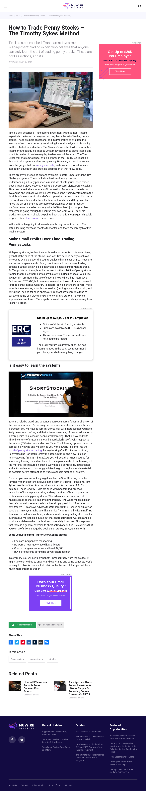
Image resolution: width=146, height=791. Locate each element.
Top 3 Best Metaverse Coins (122, 757)
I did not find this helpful (52, 625)
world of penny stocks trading (25, 450)
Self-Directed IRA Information (89, 731)
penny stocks (36, 659)
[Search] (140, 6)
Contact (24, 785)
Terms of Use (54, 785)
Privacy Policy (38, 785)
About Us (13, 785)
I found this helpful (24, 625)
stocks (52, 659)
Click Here (51, 603)
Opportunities (17, 659)
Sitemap (68, 785)
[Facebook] (12, 739)
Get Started (21, 342)
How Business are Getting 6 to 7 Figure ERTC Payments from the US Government (89, 747)
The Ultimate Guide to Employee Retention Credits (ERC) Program (90, 758)
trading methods (45, 165)
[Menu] (6, 6)
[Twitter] (21, 739)
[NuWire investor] (73, 6)
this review (32, 218)
